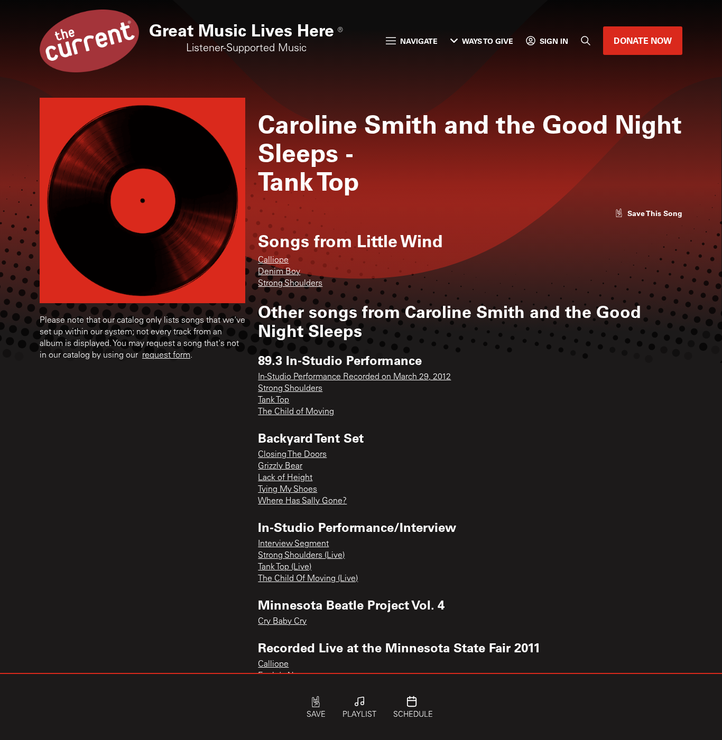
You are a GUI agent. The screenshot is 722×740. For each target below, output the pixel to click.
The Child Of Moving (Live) (308, 579)
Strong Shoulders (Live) (301, 555)
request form (166, 355)
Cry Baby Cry (282, 621)
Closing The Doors (292, 455)
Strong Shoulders (290, 283)
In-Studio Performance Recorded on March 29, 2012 (354, 377)
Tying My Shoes (287, 489)
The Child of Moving (296, 412)
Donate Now (643, 40)
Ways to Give (487, 41)
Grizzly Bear (280, 466)
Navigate (419, 41)
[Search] (586, 41)
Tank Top (273, 400)
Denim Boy (279, 272)
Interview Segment (293, 544)
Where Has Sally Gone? (302, 501)
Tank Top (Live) (284, 567)
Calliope (273, 260)
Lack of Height (285, 478)
